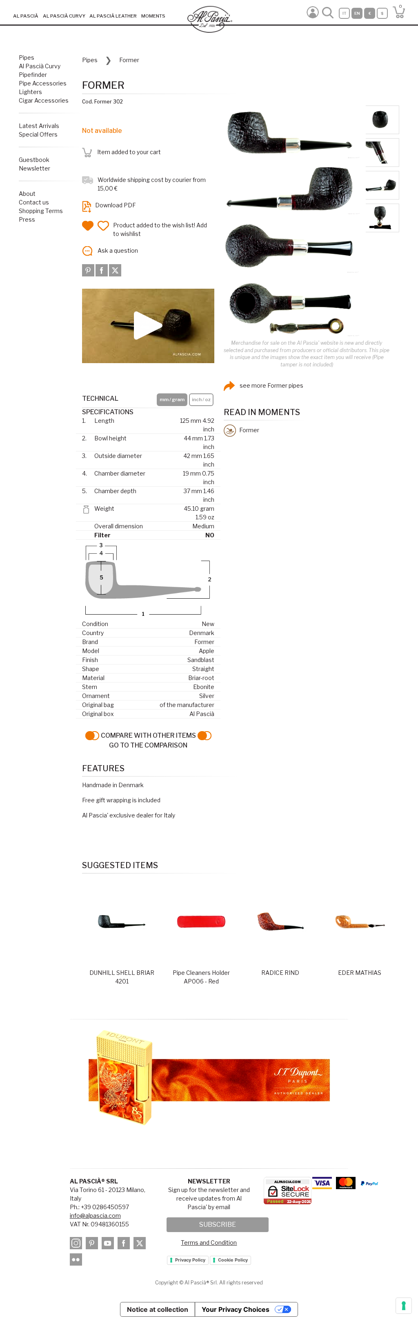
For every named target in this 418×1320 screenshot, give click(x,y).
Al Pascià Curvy (39, 66)
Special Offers (38, 134)
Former (129, 59)
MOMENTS (153, 16)
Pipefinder (33, 74)
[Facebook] (102, 269)
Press (27, 219)
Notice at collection (157, 1309)
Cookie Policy (233, 1260)
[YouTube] (109, 1244)
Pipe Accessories (43, 83)
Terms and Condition (209, 1242)
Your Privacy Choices (235, 1309)
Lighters (30, 91)
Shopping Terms (41, 210)
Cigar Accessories (44, 100)
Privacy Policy (190, 1260)
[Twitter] (115, 269)
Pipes (26, 57)
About (27, 193)
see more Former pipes (270, 385)
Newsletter (34, 168)
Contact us (34, 202)
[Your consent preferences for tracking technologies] (403, 1305)
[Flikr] (77, 1260)
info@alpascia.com (95, 1215)
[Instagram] (77, 1244)
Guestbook (34, 159)
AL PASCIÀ (25, 16)
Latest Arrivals (39, 125)
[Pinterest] (89, 269)
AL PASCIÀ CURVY (64, 16)
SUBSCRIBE (217, 1224)
